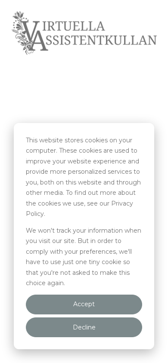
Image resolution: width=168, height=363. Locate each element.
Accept (84, 304)
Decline (84, 327)
